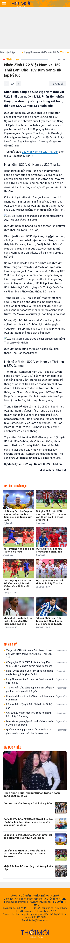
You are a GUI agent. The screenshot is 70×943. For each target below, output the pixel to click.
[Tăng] (18, 83)
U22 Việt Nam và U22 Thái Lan (40, 151)
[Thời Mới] (35, 933)
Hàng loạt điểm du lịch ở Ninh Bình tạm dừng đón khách (36, 698)
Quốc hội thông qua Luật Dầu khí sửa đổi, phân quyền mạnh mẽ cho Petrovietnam (36, 731)
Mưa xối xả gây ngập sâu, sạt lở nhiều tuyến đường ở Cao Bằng (36, 723)
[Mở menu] (4, 3)
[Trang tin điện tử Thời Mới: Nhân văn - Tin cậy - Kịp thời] (19, 4)
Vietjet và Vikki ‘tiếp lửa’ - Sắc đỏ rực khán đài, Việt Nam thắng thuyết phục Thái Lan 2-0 (36, 654)
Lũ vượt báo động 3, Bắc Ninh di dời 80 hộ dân (36, 706)
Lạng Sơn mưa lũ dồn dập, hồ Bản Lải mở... (37, 52)
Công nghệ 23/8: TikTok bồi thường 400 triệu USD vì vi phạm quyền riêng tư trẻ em (36, 664)
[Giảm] (6, 83)
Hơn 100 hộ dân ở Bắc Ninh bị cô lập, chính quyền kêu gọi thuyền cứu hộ (36, 672)
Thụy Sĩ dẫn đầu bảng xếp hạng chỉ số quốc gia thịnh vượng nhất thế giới (36, 689)
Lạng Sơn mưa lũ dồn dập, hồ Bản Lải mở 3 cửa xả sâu (36, 681)
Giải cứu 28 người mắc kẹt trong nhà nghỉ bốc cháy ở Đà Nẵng (36, 714)
